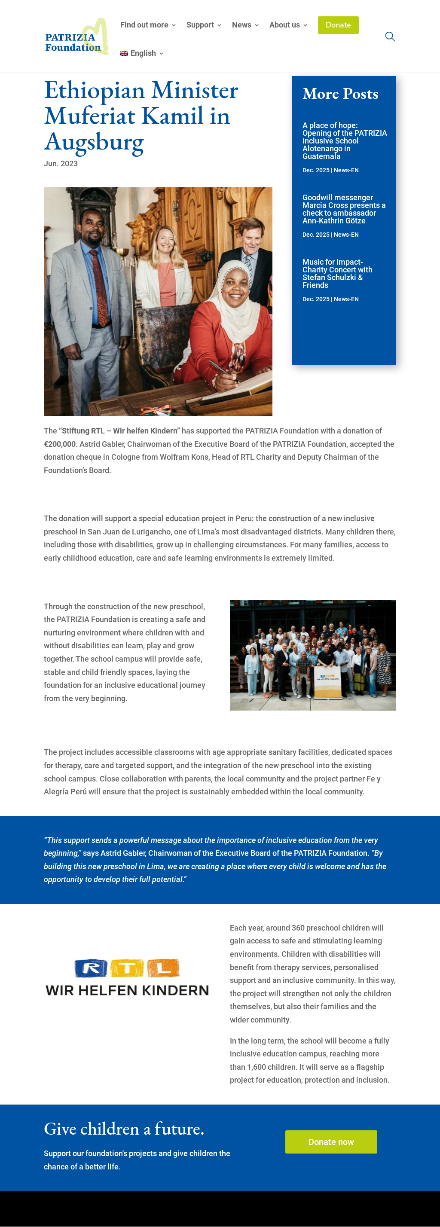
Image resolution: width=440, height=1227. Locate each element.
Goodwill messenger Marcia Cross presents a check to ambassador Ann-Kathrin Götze (344, 209)
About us (284, 25)
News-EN (346, 170)
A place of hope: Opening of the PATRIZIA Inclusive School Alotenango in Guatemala (344, 141)
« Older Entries (327, 337)
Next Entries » (364, 348)
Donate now (331, 1142)
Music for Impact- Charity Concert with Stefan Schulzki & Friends (337, 273)
